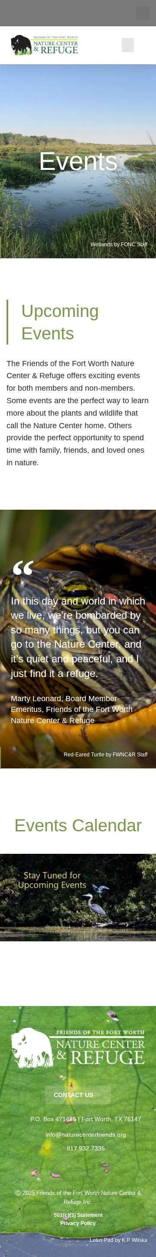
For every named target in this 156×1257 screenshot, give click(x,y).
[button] (143, 13)
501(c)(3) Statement (78, 1215)
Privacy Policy (78, 1223)
